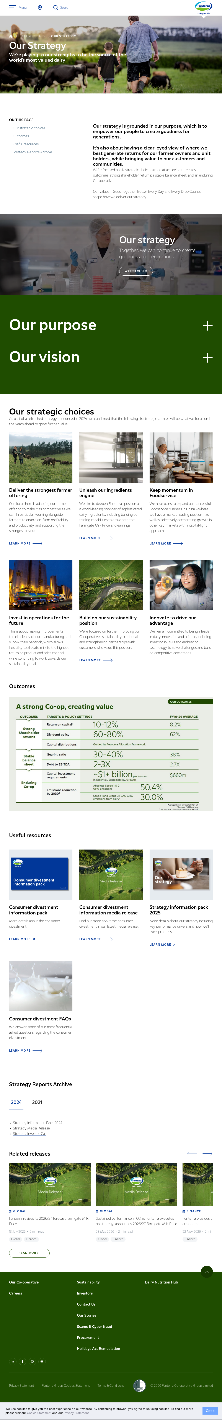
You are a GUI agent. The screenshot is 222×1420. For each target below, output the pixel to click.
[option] (50, 1202)
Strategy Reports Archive (32, 152)
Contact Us (86, 1304)
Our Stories (86, 1315)
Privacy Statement (21, 1385)
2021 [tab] (37, 1102)
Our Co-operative (24, 1282)
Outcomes (21, 136)
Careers (15, 1293)
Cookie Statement (39, 1413)
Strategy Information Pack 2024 (37, 1123)
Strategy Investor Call (29, 1134)
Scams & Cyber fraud (94, 1327)
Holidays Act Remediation (98, 1349)
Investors (85, 1293)
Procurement (88, 1338)
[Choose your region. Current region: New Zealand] (40, 8)
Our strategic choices (29, 128)
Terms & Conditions (111, 1385)
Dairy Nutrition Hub (161, 1282)
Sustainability (88, 1282)
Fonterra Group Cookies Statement (66, 1385)
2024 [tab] (16, 1102)
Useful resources (26, 144)
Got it (210, 1411)
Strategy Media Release (31, 1128)
